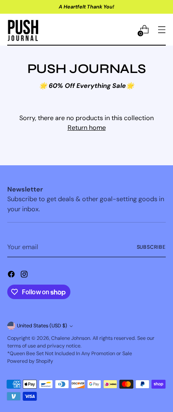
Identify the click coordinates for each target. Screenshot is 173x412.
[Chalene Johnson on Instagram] (25, 275)
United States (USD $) (42, 326)
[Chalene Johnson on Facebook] (12, 275)
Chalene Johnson (70, 338)
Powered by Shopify (30, 361)
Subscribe (151, 247)
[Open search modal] (127, 29)
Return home (87, 127)
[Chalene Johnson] (23, 29)
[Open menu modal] (161, 29)
